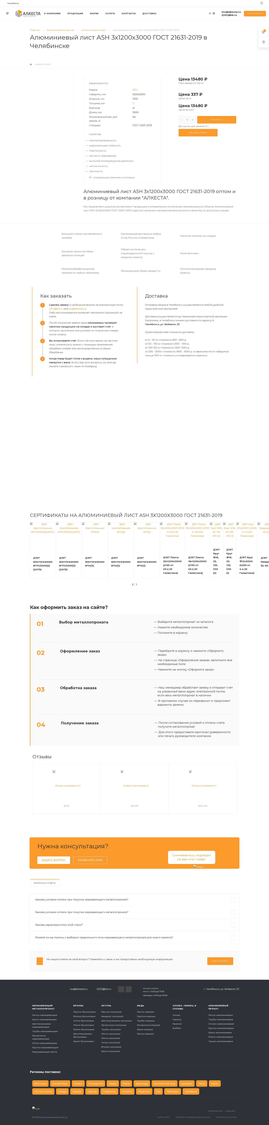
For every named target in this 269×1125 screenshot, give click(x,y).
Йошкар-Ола (95, 1083)
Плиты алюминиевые (220, 1037)
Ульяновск (144, 1091)
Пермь (215, 1083)
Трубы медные (146, 1020)
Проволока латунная (113, 1025)
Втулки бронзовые (84, 1016)
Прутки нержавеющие (45, 1047)
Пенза (201, 1083)
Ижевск (78, 1083)
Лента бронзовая (83, 1025)
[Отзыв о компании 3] (66, 785)
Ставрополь (109, 1091)
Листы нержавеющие (44, 1015)
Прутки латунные (111, 1012)
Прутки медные (146, 1016)
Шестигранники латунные (116, 1020)
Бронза (78, 1005)
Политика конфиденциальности (193, 1117)
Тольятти (127, 1091)
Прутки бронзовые (84, 1012)
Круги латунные (110, 1051)
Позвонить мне (90, 860)
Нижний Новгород (164, 1083)
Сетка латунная (110, 1042)
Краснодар (142, 1083)
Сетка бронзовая (83, 1020)
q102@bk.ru (56, 308)
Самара (62, 1091)
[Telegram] (209, 13)
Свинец (177, 1019)
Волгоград (40, 1083)
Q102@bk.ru (229, 15)
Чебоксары (172, 1091)
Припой (177, 1024)
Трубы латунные (111, 1029)
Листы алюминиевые (220, 1015)
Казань (113, 1083)
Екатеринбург (60, 1083)
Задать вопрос (54, 860)
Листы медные (145, 1012)
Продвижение (215, 1111)
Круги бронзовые (83, 1041)
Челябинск (191, 1091)
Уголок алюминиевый (221, 1024)
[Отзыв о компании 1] (202, 785)
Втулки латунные (111, 1047)
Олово (176, 1015)
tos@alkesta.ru (231, 11)
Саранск (77, 1091)
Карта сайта (163, 1117)
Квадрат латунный (112, 1016)
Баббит (177, 1028)
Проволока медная (148, 1025)
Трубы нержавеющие (45, 1031)
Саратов (92, 1091)
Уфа (158, 1091)
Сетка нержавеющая (44, 1043)
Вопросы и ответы (45, 883)
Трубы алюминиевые (220, 1019)
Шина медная (145, 1029)
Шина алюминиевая (220, 1032)
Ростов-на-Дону (43, 1091)
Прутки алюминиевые (221, 1028)
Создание (230, 1111)
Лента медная (145, 1034)
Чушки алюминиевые (220, 1041)
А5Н (135, 89)
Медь (140, 1005)
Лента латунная (110, 1038)
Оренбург (186, 1083)
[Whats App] (213, 13)
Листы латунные (110, 1034)
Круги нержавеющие (44, 1019)
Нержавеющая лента (44, 1052)
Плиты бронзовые (83, 1029)
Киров (126, 1083)
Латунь (106, 1005)
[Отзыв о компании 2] (134, 785)
